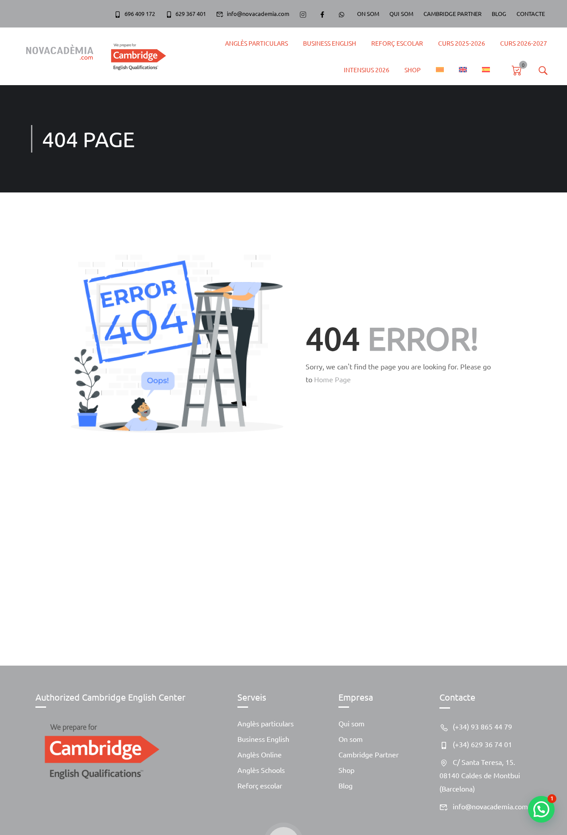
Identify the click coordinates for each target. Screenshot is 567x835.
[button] (541, 809)
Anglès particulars (265, 723)
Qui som (351, 723)
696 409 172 (139, 13)
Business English (329, 43)
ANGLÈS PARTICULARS (256, 43)
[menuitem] (439, 69)
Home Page (332, 379)
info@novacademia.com (258, 13)
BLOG (499, 13)
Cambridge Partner (368, 754)
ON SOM (368, 13)
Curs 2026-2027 (523, 43)
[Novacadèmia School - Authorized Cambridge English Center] (92, 56)
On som (350, 738)
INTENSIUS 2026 (366, 70)
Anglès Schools (261, 769)
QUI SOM (401, 13)
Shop (346, 769)
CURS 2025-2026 (461, 43)
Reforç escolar (259, 785)
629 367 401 (190, 13)
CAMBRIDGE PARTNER (452, 13)
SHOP (412, 70)
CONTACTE (531, 13)
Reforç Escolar (397, 43)
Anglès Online (259, 754)
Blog (345, 785)
